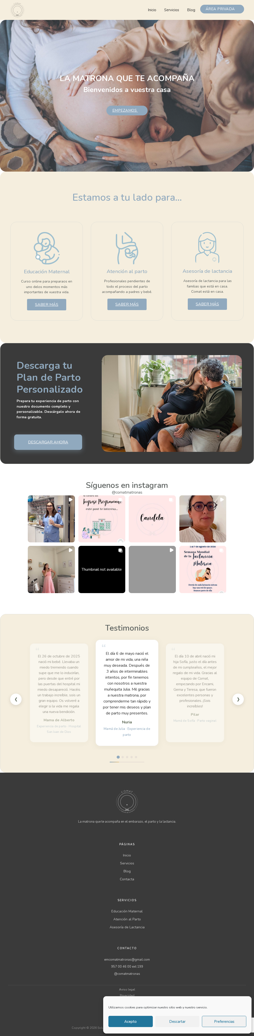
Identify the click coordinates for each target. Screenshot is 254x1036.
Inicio (152, 9)
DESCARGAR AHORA (48, 442)
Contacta (127, 879)
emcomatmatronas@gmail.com (127, 959)
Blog (191, 9)
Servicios (171, 9)
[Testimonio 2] (123, 757)
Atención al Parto (127, 919)
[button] (51, 519)
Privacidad (127, 995)
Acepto (130, 1021)
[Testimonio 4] (131, 757)
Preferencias (224, 1021)
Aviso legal (127, 989)
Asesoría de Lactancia (127, 927)
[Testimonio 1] (118, 756)
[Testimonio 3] (127, 757)
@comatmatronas (127, 492)
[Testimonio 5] (136, 757)
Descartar (177, 1021)
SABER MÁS (46, 304)
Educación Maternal (127, 911)
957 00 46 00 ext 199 (127, 966)
